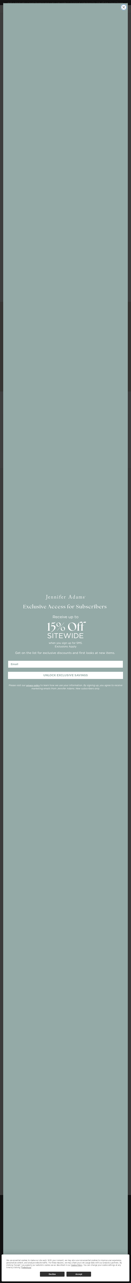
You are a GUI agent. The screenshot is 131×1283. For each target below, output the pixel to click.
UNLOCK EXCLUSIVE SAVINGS (65, 675)
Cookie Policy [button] (76, 1265)
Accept (78, 1274)
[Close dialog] (124, 7)
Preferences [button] (26, 1267)
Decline (52, 1274)
